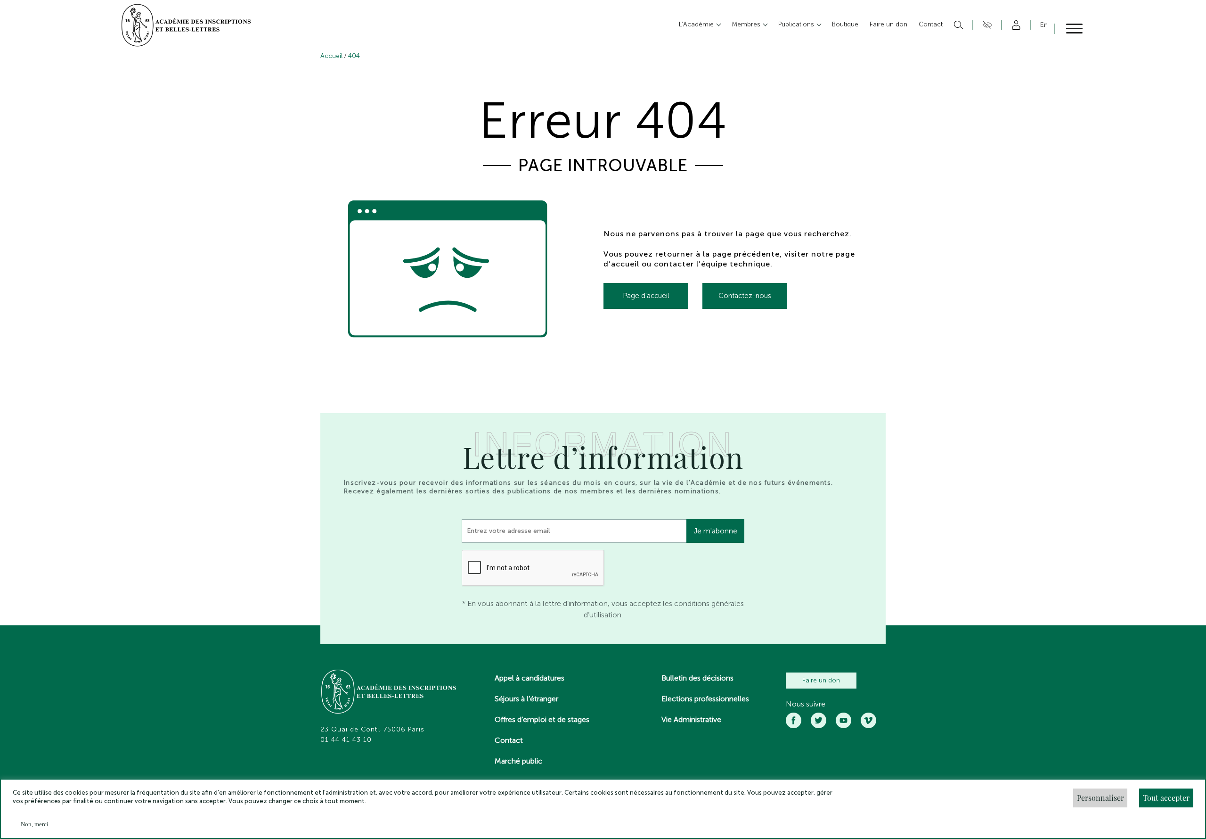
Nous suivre (805, 704)
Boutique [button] (845, 24)
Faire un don (821, 680)
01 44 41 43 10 (346, 740)
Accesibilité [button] (985, 25)
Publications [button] (797, 24)
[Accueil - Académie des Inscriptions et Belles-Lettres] (389, 693)
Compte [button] (1014, 25)
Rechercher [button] (957, 25)
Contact (509, 740)
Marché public (518, 760)
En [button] (1044, 25)
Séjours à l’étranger (526, 698)
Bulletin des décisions (697, 677)
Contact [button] (931, 24)
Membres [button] (747, 24)
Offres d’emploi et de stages (542, 719)
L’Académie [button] (697, 24)
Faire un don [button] (888, 24)
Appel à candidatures (529, 677)
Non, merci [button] (35, 824)
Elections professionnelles (705, 698)
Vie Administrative (691, 719)
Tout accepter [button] (1166, 798)
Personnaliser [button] (1100, 798)
